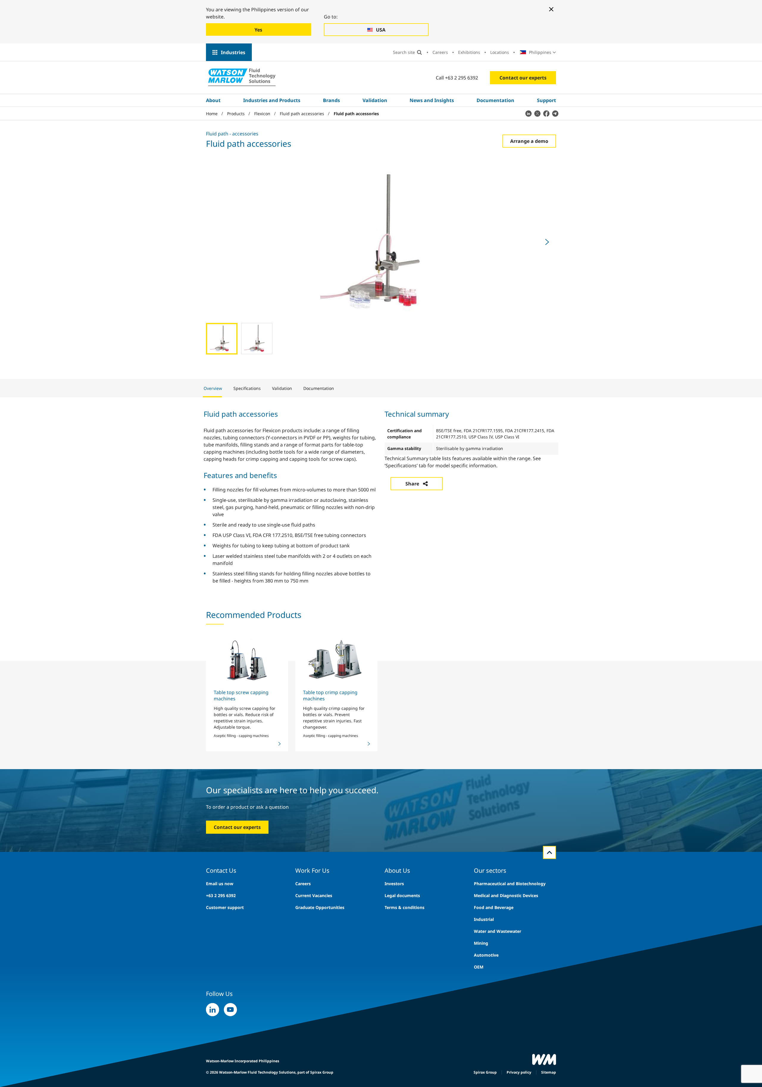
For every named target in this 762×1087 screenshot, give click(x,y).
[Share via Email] (555, 113)
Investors (394, 883)
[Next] (547, 242)
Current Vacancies (313, 895)
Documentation (495, 100)
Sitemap (548, 1072)
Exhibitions (469, 52)
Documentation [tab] (318, 388)
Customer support (225, 907)
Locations (499, 52)
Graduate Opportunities (319, 907)
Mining (481, 943)
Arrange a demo (529, 141)
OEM (478, 967)
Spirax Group (485, 1072)
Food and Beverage (493, 907)
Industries (233, 52)
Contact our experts (522, 77)
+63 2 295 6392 (221, 895)
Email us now (219, 883)
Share (412, 483)
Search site (404, 52)
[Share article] (528, 113)
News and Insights (432, 100)
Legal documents (402, 895)
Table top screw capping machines (241, 695)
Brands (331, 100)
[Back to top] (549, 852)
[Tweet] (537, 113)
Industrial (484, 919)
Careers (440, 52)
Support (546, 100)
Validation (375, 100)
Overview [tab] (213, 388)
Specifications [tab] (247, 388)
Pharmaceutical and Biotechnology (510, 883)
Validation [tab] (282, 388)
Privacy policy (519, 1072)
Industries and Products (271, 100)
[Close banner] (551, 9)
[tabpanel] (381, 496)
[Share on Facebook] (546, 113)
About (213, 100)
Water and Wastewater (497, 931)
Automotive (486, 955)
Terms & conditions (404, 907)
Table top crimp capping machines (330, 695)
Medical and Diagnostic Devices (506, 895)
